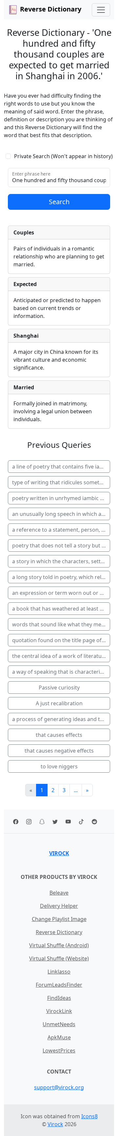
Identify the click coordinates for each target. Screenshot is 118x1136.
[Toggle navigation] (101, 9)
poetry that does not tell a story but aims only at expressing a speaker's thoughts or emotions (61, 545)
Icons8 (89, 1116)
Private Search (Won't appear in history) (63, 156)
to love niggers (59, 766)
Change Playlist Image (59, 919)
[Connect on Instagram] (28, 821)
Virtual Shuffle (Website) (59, 958)
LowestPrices (59, 1050)
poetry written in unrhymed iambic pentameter (61, 498)
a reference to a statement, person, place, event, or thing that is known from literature (61, 529)
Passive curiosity (59, 687)
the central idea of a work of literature (59, 656)
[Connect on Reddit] (94, 821)
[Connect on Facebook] (15, 821)
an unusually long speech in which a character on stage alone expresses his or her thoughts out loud (61, 514)
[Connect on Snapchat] (42, 821)
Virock (59, 853)
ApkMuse (59, 1037)
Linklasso (59, 971)
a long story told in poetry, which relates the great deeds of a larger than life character (61, 577)
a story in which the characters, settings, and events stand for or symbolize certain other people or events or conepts (61, 561)
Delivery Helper (59, 905)
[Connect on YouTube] (68, 821)
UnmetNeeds (59, 1024)
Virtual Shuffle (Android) (59, 945)
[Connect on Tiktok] (81, 821)
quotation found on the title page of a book (61, 640)
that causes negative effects (59, 750)
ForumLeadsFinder (59, 984)
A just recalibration (59, 703)
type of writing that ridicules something (61, 482)
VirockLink (59, 1011)
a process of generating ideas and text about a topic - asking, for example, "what (61, 719)
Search (59, 201)
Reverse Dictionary (59, 932)
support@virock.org (59, 1087)
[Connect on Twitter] (55, 821)
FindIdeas (59, 998)
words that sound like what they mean (60, 624)
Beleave (59, 892)
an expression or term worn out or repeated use (61, 592)
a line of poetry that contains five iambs (61, 466)
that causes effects (59, 734)
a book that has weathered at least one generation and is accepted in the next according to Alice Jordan (61, 608)
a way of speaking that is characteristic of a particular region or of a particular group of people (61, 671)
